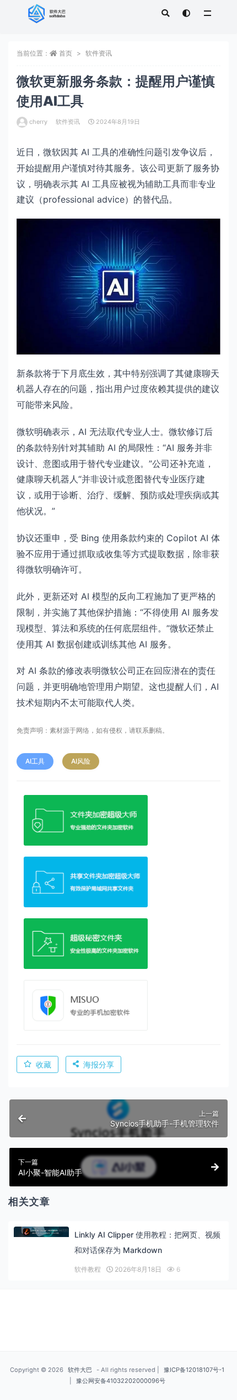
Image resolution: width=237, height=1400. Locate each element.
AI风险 (80, 761)
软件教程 (87, 1269)
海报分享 (98, 1064)
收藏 (43, 1064)
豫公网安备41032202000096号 (120, 1381)
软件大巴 (80, 1370)
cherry (38, 122)
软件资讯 (98, 53)
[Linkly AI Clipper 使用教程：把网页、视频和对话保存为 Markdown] (41, 1232)
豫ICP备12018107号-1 (194, 1370)
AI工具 (35, 761)
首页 (65, 53)
